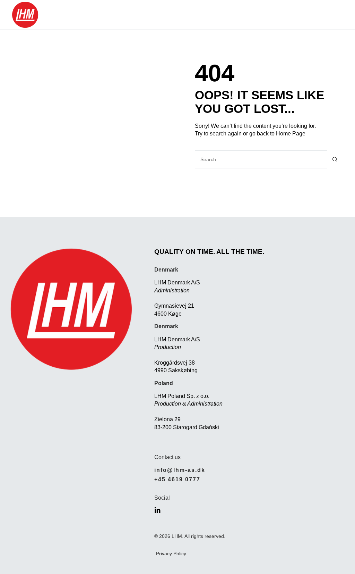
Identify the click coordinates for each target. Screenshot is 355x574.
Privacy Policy (171, 553)
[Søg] (335, 159)
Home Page (290, 133)
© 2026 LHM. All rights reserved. (189, 536)
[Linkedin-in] (157, 510)
